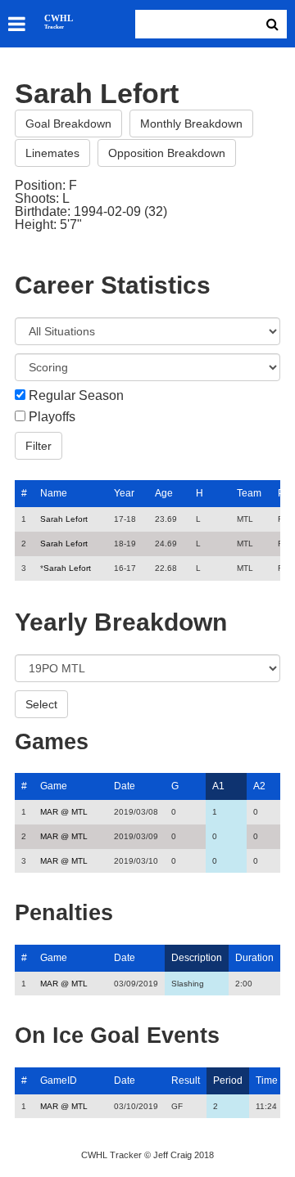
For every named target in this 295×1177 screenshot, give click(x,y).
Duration (254, 958)
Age (164, 493)
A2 (259, 786)
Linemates (52, 152)
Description (196, 958)
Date (124, 786)
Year (124, 493)
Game (53, 786)
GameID (58, 1080)
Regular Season (76, 395)
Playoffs (52, 417)
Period (228, 1080)
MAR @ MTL (64, 811)
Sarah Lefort (64, 518)
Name (53, 493)
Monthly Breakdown (191, 123)
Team (249, 493)
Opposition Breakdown (166, 152)
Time (267, 1080)
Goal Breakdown (68, 123)
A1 (218, 786)
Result (185, 1080)
